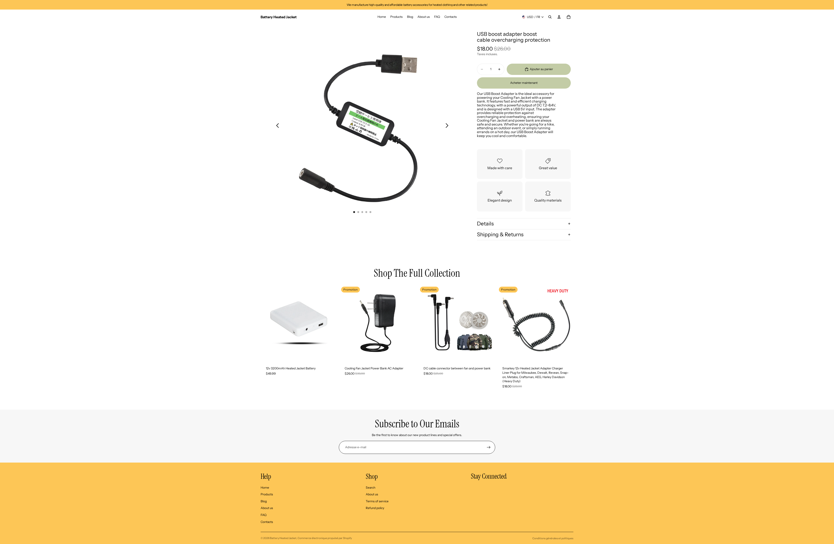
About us (267, 508)
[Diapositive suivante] (448, 126)
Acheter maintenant (524, 83)
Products (267, 494)
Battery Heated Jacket (283, 538)
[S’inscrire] (488, 447)
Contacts (267, 522)
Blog (264, 501)
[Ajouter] (330, 355)
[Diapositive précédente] (276, 126)
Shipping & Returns (500, 234)
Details (485, 223)
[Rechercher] (550, 17)
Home (265, 487)
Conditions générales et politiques (552, 538)
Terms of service (377, 501)
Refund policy (375, 508)
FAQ (263, 515)
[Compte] (559, 17)
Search (370, 487)
